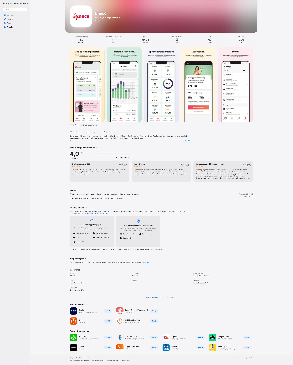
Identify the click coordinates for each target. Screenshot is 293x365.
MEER (249, 178)
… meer (188, 140)
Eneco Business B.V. (200, 283)
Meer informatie (156, 249)
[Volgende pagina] (255, 84)
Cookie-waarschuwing (113, 360)
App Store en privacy (98, 360)
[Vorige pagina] (67, 84)
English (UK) (248, 357)
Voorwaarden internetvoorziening (79, 360)
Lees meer (146, 262)
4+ (133, 283)
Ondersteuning (126, 360)
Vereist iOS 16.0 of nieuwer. (203, 276)
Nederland (239, 357)
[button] (15, 15)
